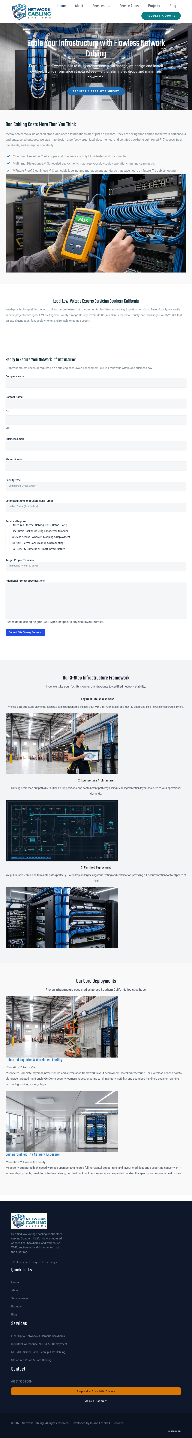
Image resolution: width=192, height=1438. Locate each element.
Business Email (20, 438)
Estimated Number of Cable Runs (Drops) (36, 500)
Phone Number (20, 459)
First (8, 411)
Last (8, 427)
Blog (14, 1314)
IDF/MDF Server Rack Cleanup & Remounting (38, 542)
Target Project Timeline (26, 560)
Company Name (21, 376)
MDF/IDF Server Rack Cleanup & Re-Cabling (38, 1352)
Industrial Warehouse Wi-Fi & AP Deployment (39, 1344)
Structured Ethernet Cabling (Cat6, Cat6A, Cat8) (39, 525)
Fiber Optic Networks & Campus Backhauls (38, 1336)
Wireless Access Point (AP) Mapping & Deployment (41, 536)
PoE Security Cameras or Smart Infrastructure (38, 548)
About (15, 1290)
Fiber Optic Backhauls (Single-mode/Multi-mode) (40, 531)
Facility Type (19, 480)
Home (15, 1282)
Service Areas (19, 1298)
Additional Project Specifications (25, 580)
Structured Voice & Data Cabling (31, 1360)
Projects (16, 1306)
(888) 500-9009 (21, 1381)
